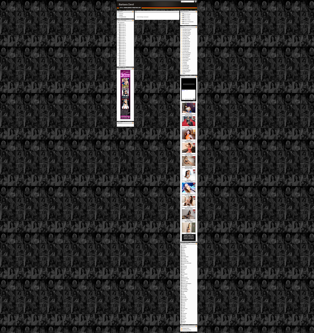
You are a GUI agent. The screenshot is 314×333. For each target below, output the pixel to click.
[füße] (181, 275)
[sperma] (181, 315)
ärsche (183, 322)
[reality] (181, 307)
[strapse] (181, 316)
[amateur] (181, 245)
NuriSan (189, 220)
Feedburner (186, 23)
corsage (184, 258)
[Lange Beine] (181, 289)
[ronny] (181, 310)
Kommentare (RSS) (186, 330)
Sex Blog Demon (186, 45)
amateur (184, 245)
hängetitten (184, 288)
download (184, 266)
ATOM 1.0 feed (187, 19)
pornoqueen (185, 299)
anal (183, 249)
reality (183, 307)
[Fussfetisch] (181, 274)
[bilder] (181, 252)
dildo (183, 264)
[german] (181, 280)
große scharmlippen (186, 283)
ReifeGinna (189, 233)
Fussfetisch (184, 274)
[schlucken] (181, 313)
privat (183, 302)
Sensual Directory (186, 59)
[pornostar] (181, 300)
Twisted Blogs (185, 37)
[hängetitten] (181, 288)
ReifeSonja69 (188, 166)
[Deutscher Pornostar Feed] (183, 23)
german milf (185, 281)
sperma (184, 315)
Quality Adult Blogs (186, 34)
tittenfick (184, 321)
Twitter (183, 73)
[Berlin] (181, 250)
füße (183, 275)
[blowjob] (181, 255)
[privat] (181, 302)
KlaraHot (188, 140)
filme (183, 271)
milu (189, 127)
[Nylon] (181, 294)
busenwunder (185, 256)
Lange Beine (185, 289)
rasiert (183, 305)
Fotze (183, 272)
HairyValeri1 (189, 113)
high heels (184, 286)
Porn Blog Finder (186, 46)
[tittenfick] (181, 321)
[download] (181, 266)
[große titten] (181, 285)
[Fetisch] (181, 269)
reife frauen (184, 308)
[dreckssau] (181, 267)
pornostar (184, 300)
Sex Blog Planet (186, 71)
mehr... (194, 100)
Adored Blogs (185, 60)
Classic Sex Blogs (186, 70)
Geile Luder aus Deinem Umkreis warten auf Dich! (189, 237)
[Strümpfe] (181, 318)
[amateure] (181, 247)
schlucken (184, 313)
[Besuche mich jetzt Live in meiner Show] (188, 112)
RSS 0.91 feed (187, 14)
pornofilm (184, 297)
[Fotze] (181, 272)
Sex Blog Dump (185, 48)
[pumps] (181, 304)
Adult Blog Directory (186, 29)
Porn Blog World (186, 43)
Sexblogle (184, 62)
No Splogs (184, 63)
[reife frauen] (181, 308)
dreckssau (184, 267)
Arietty (188, 193)
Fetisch (184, 269)
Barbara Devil (126, 4)
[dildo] (181, 264)
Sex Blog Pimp (185, 65)
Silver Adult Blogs (186, 54)
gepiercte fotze (185, 278)
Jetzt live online (189, 102)
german (184, 280)
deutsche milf (185, 261)
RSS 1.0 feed (187, 16)
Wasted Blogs (185, 57)
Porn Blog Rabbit (186, 41)
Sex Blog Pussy (185, 49)
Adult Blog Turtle (186, 38)
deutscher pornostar (186, 263)
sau (183, 311)
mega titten (184, 291)
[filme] (181, 271)
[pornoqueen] (181, 299)
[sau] (181, 311)
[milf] (181, 293)
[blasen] (181, 253)
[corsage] (181, 258)
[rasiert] (181, 305)
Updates (121, 15)
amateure (184, 247)
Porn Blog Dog (185, 40)
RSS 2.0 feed (187, 17)
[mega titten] (181, 291)
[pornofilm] (181, 297)
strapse (184, 316)
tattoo (183, 319)
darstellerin (184, 260)
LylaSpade (188, 153)
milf (183, 293)
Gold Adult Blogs (186, 56)
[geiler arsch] (181, 277)
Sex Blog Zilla (185, 51)
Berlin (183, 250)
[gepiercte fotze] (181, 278)
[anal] (181, 249)
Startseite (121, 13)
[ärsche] (181, 322)
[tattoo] (181, 319)
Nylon (183, 294)
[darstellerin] (181, 260)
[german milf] (181, 281)
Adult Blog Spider (186, 30)
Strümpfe (184, 318)
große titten (184, 285)
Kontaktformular (122, 17)
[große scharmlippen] (181, 283)
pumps (183, 304)
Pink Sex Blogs (185, 67)
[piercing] (181, 296)
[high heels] (181, 286)
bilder (183, 252)
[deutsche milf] (181, 261)
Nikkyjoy (189, 180)
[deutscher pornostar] (181, 263)
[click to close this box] (133, 11)
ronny (183, 310)
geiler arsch (185, 277)
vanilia (188, 206)
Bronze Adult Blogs (186, 52)
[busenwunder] (181, 256)
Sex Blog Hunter (186, 35)
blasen (183, 253)
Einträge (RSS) (185, 328)
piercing (184, 296)
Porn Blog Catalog (186, 32)
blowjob (184, 255)
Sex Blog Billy (185, 68)
